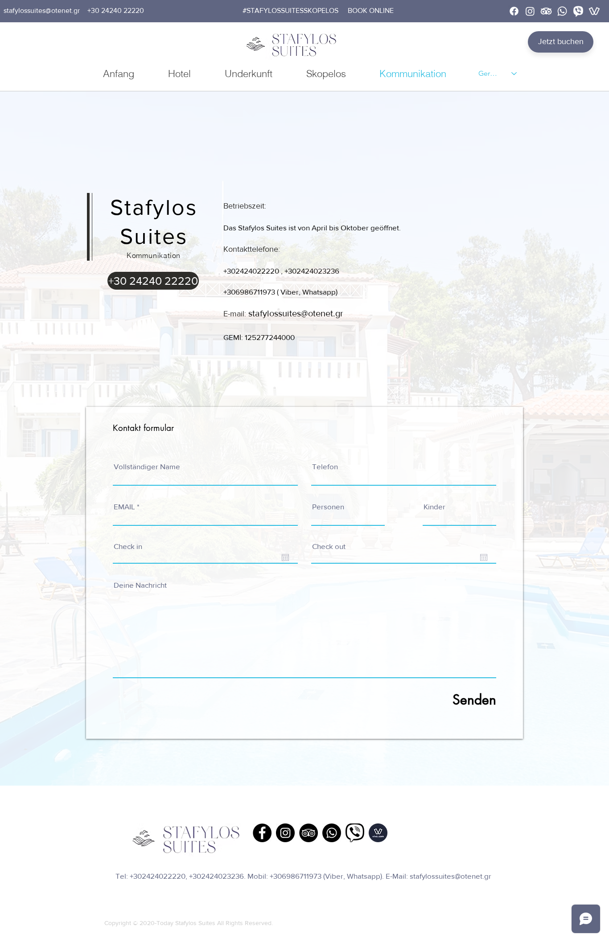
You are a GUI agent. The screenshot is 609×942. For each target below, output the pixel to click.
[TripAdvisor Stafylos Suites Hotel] (308, 832)
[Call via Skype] (153, 376)
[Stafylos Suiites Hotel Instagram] (285, 832)
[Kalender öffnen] (285, 557)
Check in (128, 546)
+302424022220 (251, 270)
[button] (290, 10)
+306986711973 (249, 291)
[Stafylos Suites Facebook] (262, 832)
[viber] (355, 832)
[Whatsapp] (562, 11)
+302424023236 (311, 270)
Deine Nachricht (140, 585)
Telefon (325, 466)
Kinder (434, 506)
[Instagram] (530, 11)
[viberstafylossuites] (578, 11)
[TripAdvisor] (546, 11)
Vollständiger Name (147, 466)
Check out (329, 546)
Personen (328, 506)
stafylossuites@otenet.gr (450, 876)
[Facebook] (514, 11)
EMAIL (124, 506)
